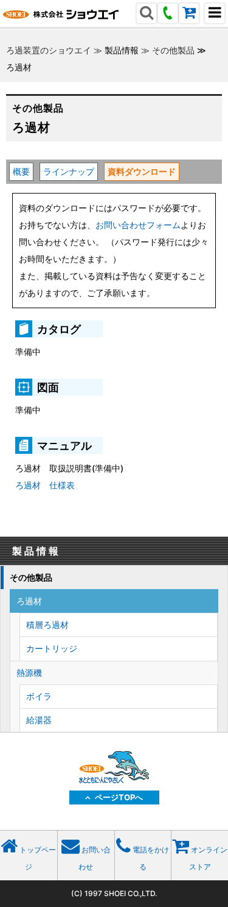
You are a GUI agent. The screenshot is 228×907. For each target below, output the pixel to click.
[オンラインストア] (189, 14)
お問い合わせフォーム (138, 225)
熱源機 (29, 672)
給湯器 (39, 720)
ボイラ (39, 696)
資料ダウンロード (142, 171)
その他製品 (173, 50)
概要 (21, 171)
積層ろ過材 (47, 624)
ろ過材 (29, 601)
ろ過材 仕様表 (45, 485)
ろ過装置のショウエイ (48, 50)
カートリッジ (51, 648)
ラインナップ (68, 171)
